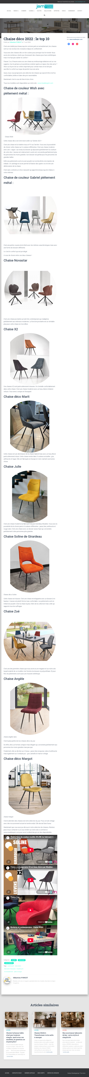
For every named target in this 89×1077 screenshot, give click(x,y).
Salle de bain (47, 10)
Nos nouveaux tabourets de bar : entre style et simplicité (72, 1035)
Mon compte (41, 1073)
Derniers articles (30, 1073)
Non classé (21, 960)
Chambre (23, 10)
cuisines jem (10, 966)
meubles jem (19, 968)
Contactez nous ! (17, 1073)
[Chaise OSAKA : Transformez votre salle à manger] (44, 1019)
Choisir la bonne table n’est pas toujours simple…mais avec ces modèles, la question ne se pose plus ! (15, 1037)
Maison (16, 10)
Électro (39, 10)
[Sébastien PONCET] (7, 980)
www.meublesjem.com (45, 83)
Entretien (56, 10)
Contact (79, 10)
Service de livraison (53, 1073)
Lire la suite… (10, 1056)
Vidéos (64, 10)
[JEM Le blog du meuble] (44, 6)
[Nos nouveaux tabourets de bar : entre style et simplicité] (72, 1019)
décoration (18, 966)
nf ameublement (8, 971)
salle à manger (18, 971)
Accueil (9, 10)
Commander (71, 10)
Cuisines (31, 10)
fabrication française (10, 968)
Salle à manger (9, 963)
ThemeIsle (82, 1073)
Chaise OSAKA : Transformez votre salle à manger (43, 1035)
